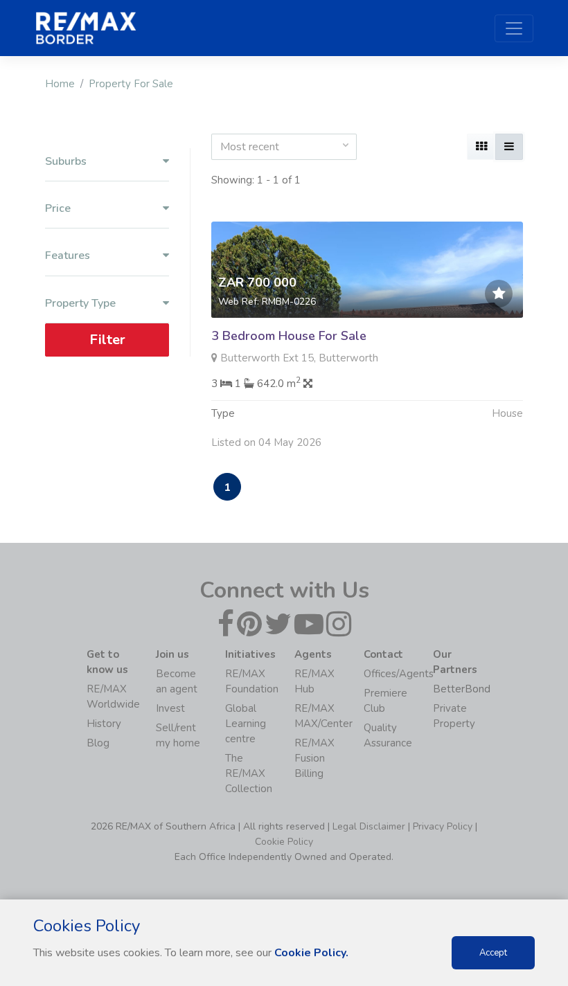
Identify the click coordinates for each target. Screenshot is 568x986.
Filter (107, 339)
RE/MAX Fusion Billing (314, 758)
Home (60, 84)
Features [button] (67, 255)
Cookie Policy (284, 841)
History (104, 723)
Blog (98, 743)
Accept (493, 953)
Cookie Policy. (311, 952)
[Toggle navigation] (514, 28)
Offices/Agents (399, 674)
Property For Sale (131, 84)
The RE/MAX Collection (248, 773)
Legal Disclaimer (368, 826)
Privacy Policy (442, 826)
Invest (170, 708)
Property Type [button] (80, 303)
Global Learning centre (245, 723)
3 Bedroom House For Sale (288, 336)
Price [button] (58, 208)
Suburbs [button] (66, 161)
